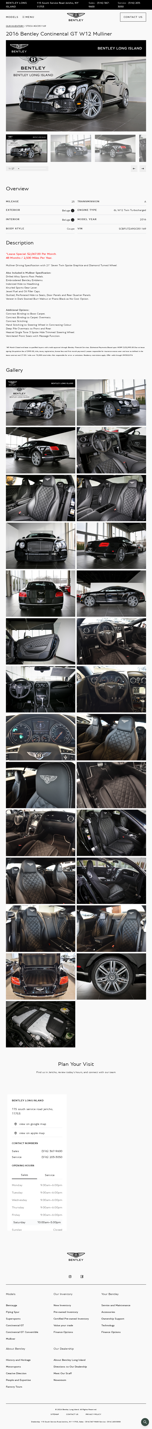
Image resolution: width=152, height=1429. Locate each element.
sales (15, 1151)
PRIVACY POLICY (93, 1414)
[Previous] (134, 168)
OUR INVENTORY (15, 26)
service (17, 1157)
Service (49, 1175)
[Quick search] (145, 1422)
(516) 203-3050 (52, 1157)
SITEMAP (55, 1414)
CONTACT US (72, 1414)
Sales (24, 1174)
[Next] (143, 168)
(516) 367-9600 (52, 1151)
